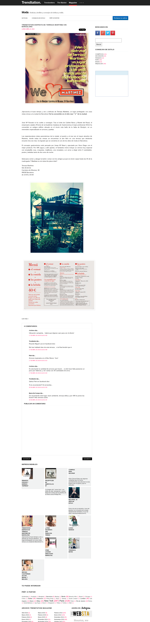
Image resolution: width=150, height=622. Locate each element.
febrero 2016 (26, 617)
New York (48, 601)
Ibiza (57, 598)
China (23, 598)
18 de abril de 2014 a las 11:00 (38, 399)
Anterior (26, 459)
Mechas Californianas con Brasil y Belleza (26, 575)
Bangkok (41, 596)
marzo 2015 (41, 613)
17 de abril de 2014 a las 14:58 (38, 349)
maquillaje (99, 63)
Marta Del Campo (34, 393)
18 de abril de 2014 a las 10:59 (38, 387)
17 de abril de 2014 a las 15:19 (38, 360)
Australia (33, 596)
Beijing (57, 596)
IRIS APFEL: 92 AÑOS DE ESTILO (73, 501)
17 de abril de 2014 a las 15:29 (38, 373)
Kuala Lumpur (73, 598)
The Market (61, 3)
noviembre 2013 (59, 619)
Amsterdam (25, 596)
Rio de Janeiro (80, 601)
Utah (70, 603)
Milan (38, 601)
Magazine (73, 3)
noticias (24, 18)
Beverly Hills (73, 596)
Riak (30, 355)
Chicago (87, 596)
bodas (97, 61)
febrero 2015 (42, 615)
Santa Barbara (28, 603)
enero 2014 (57, 615)
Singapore (51, 603)
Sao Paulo (37, 603)
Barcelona (49, 596)
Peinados (98, 58)
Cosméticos (99, 54)
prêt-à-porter (54, 18)
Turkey (64, 603)
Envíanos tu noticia (120, 18)
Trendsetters (49, 3)
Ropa (97, 59)
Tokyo (58, 603)
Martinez (35, 161)
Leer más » (25, 319)
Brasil (81, 596)
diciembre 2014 (43, 619)
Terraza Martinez (63, 112)
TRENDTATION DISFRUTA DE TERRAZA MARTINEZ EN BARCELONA (26, 531)
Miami (31, 601)
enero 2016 (25, 619)
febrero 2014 (58, 613)
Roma (90, 601)
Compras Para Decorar (72, 471)
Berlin (63, 596)
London (83, 598)
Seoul (44, 603)
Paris (62, 601)
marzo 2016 (25, 615)
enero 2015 (41, 617)
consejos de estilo (38, 18)
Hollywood (39, 598)
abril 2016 (25, 613)
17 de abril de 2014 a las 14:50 (38, 335)
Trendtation (32, 341)
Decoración (99, 56)
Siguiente (87, 459)
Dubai (30, 598)
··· (82, 2)
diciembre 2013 (59, 617)
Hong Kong (49, 598)
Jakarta (64, 598)
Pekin (72, 601)
